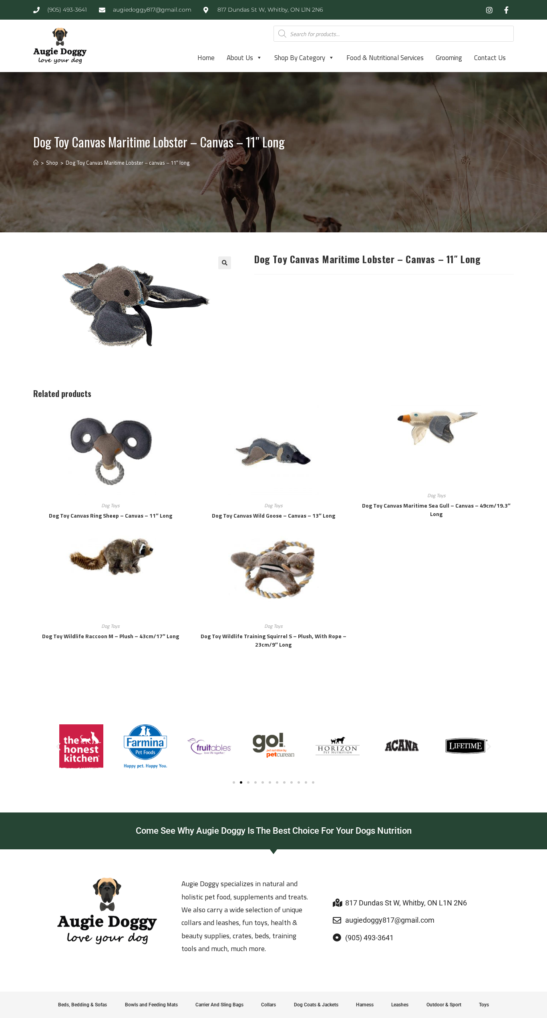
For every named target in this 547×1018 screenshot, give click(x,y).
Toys (484, 1005)
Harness (365, 1005)
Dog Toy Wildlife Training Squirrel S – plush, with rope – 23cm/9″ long (273, 640)
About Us (240, 57)
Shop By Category (299, 57)
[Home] (35, 163)
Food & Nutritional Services (385, 57)
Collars (268, 1005)
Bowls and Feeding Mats (151, 1005)
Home (206, 57)
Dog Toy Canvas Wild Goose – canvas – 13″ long (273, 515)
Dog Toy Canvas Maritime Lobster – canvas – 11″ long (128, 163)
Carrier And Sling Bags (219, 1005)
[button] (224, 262)
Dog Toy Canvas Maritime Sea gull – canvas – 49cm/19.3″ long (436, 509)
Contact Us (490, 57)
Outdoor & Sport (443, 1005)
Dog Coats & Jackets (316, 1005)
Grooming (449, 57)
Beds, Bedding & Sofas (82, 1005)
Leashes (399, 1005)
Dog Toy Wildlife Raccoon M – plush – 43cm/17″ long (110, 636)
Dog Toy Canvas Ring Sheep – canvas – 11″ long (110, 515)
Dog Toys (110, 505)
